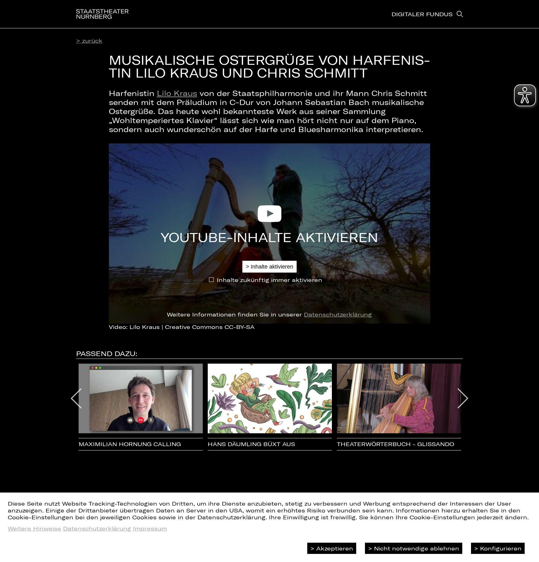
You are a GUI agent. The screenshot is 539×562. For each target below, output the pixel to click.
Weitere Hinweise (34, 528)
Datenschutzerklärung (338, 314)
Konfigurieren (501, 548)
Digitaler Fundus (422, 14)
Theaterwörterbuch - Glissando (395, 444)
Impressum (150, 528)
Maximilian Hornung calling (130, 444)
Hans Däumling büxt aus (251, 444)
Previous (76, 398)
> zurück (89, 40)
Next (463, 398)
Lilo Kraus (177, 93)
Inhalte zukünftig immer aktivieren (269, 279)
